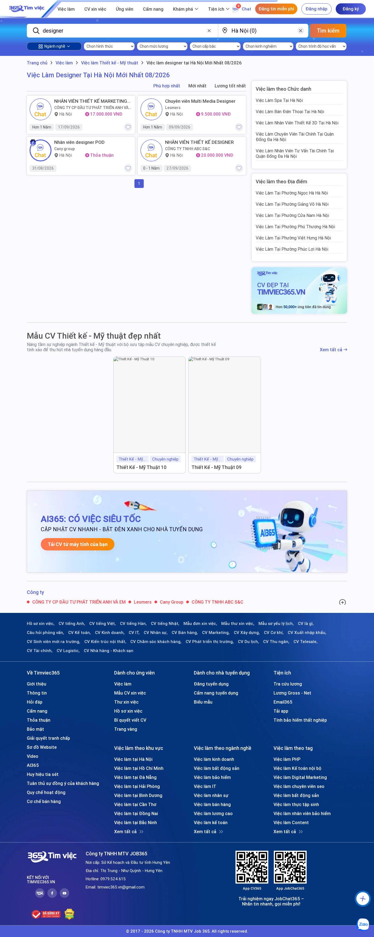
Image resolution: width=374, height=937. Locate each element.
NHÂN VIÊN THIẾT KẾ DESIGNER (199, 142)
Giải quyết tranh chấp (48, 738)
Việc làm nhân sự (211, 795)
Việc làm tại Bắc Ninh (135, 822)
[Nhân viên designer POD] (40, 150)
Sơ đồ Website (42, 747)
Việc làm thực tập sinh (296, 804)
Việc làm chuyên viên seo (299, 786)
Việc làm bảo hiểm (212, 777)
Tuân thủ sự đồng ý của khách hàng (63, 783)
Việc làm (66, 9)
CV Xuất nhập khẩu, (307, 632)
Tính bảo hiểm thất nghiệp (300, 720)
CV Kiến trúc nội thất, (105, 641)
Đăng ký (351, 9)
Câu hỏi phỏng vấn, (45, 632)
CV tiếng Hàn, (133, 623)
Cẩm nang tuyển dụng (216, 692)
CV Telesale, (306, 641)
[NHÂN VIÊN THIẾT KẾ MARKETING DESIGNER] (40, 109)
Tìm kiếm (328, 30)
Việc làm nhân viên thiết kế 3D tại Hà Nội (297, 122)
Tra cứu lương (288, 683)
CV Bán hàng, (185, 632)
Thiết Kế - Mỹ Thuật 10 (141, 467)
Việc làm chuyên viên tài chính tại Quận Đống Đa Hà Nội (295, 136)
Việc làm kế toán (211, 822)
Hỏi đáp (34, 701)
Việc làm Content (291, 822)
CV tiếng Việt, (102, 623)
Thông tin (37, 692)
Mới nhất (197, 85)
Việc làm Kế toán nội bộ (297, 768)
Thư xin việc (126, 701)
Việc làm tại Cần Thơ (135, 804)
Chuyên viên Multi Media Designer (200, 101)
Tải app (281, 711)
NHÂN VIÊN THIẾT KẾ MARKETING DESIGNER (90, 101)
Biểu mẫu (203, 701)
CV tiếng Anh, (72, 623)
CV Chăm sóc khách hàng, (156, 641)
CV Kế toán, (79, 632)
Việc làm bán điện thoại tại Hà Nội (290, 111)
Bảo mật (35, 729)
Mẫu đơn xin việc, (200, 623)
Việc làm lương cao (213, 813)
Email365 (283, 701)
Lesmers (172, 107)
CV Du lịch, (248, 641)
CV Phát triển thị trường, (210, 641)
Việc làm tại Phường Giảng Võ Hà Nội (292, 204)
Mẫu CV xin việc (130, 692)
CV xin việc (95, 9)
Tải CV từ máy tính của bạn (78, 544)
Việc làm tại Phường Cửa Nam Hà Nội (292, 215)
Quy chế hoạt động (46, 792)
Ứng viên (124, 9)
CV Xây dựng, (247, 632)
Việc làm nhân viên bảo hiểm (302, 813)
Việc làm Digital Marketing (300, 777)
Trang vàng (125, 729)
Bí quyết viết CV (130, 720)
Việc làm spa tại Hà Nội (279, 100)
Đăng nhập (316, 9)
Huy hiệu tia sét (43, 774)
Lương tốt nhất (230, 85)
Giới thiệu (36, 683)
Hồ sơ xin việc (128, 711)
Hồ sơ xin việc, (40, 623)
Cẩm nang (153, 9)
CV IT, (134, 632)
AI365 (33, 765)
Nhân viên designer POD (79, 142)
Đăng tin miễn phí (276, 9)
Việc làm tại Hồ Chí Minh (138, 768)
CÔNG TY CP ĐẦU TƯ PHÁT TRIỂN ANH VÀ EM (91, 107)
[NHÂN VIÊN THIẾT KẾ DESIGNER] (151, 150)
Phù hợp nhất (166, 85)
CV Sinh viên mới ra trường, (53, 641)
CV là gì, (306, 623)
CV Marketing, (216, 632)
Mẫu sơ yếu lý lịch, (276, 623)
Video (32, 756)
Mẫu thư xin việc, (237, 623)
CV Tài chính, (40, 650)
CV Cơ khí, (274, 632)
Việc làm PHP (287, 759)
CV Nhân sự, (156, 632)
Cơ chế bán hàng (44, 801)
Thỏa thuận (38, 720)
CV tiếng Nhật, (165, 623)
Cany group (64, 148)
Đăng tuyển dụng (211, 683)
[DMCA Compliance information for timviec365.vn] (69, 914)
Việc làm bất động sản (216, 768)
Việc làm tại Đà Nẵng (135, 777)
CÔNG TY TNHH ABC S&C (187, 148)
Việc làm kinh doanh (214, 759)
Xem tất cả (331, 349)
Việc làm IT (205, 786)
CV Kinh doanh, (110, 632)
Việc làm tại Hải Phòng (137, 786)
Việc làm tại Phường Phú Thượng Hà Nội (295, 226)
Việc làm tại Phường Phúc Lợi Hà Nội (292, 249)
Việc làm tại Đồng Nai (136, 813)
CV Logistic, (68, 650)
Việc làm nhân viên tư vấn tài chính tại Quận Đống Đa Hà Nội (295, 153)
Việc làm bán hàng (212, 804)
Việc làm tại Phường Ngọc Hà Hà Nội (292, 193)
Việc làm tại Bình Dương (138, 795)
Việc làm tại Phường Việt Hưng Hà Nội (293, 238)
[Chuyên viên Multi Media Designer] (151, 109)
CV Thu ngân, (276, 641)
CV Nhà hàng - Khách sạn (108, 650)
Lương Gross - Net (292, 692)
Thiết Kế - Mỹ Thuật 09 (216, 467)
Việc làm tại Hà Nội (133, 759)
